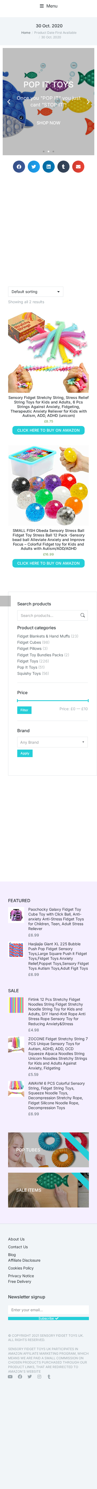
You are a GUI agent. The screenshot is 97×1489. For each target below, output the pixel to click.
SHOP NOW (48, 122)
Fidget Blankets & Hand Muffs (43, 636)
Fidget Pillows (29, 648)
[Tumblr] (49, 1377)
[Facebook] (20, 1377)
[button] (48, 6)
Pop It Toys (27, 667)
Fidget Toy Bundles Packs (40, 655)
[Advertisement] (48, 824)
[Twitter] (29, 1377)
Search (82, 615)
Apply (24, 753)
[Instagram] (39, 1377)
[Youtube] (10, 1377)
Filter (24, 710)
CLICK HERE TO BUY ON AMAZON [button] (48, 430)
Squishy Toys (29, 673)
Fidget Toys (27, 661)
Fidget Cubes (29, 642)
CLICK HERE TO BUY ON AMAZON (48, 563)
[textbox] (52, 742)
